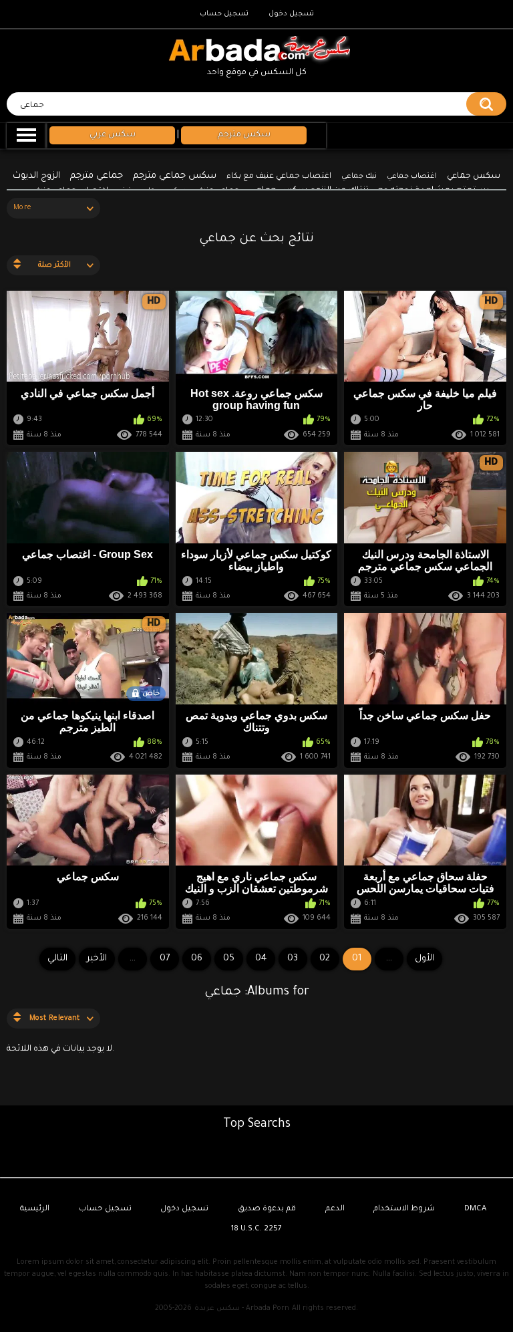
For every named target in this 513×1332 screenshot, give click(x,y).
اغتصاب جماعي (412, 176)
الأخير (97, 959)
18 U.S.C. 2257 (256, 1229)
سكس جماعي (473, 176)
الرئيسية (34, 1209)
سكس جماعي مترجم (174, 176)
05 (228, 959)
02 (324, 959)
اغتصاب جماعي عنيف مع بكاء (278, 176)
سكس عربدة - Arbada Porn (241, 1309)
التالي (57, 959)
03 (292, 959)
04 (261, 959)
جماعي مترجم (96, 176)
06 (196, 959)
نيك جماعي (359, 176)
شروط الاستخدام (404, 1209)
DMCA (475, 1209)
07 (165, 959)
